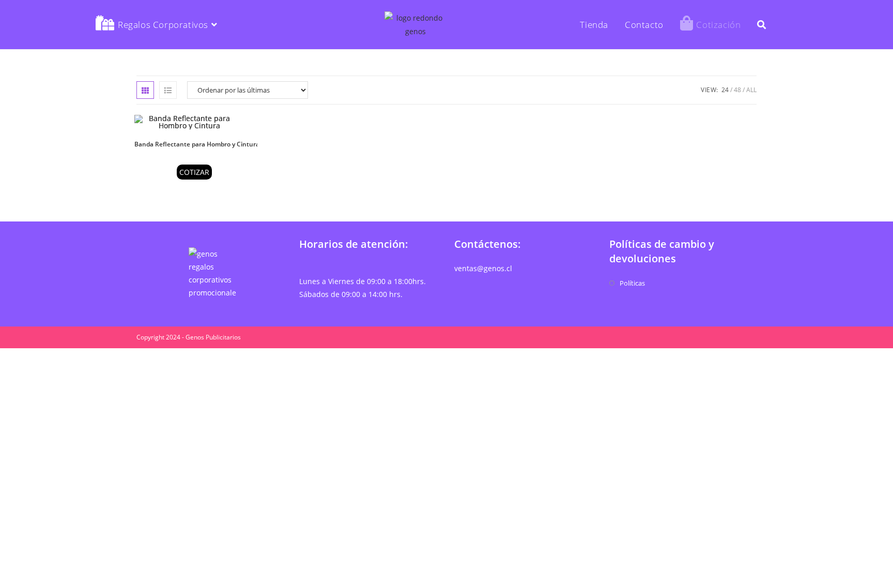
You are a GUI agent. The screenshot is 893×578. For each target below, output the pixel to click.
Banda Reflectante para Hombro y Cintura (196, 144)
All (751, 89)
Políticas (632, 283)
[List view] (168, 90)
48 (737, 89)
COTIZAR (194, 172)
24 (725, 89)
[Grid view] (145, 90)
